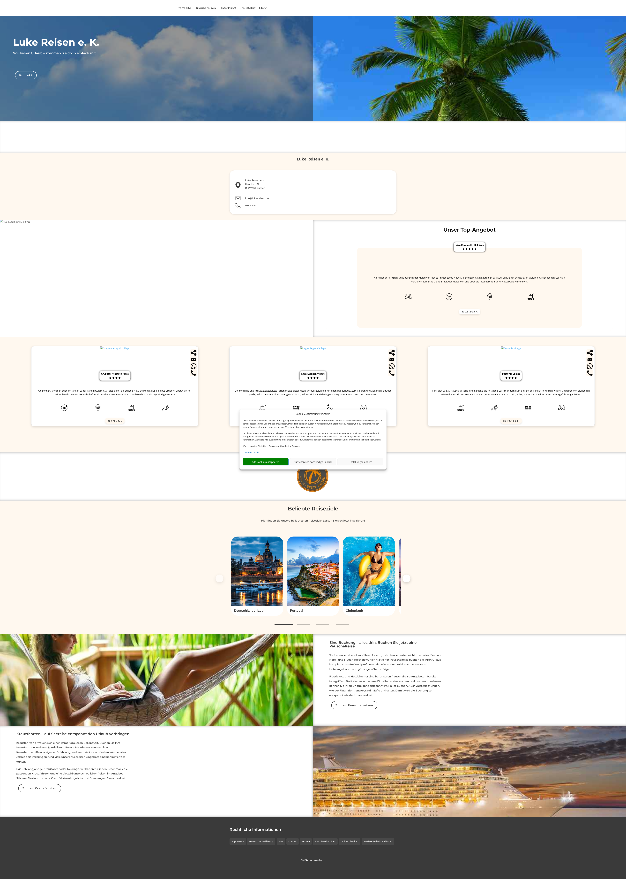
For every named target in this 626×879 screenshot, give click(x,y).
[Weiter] (406, 578)
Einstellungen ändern (360, 461)
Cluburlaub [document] (354, 610)
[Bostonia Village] (511, 348)
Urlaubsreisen (205, 8)
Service (306, 841)
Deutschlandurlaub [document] (248, 610)
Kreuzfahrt (247, 8)
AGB (281, 841)
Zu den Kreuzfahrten (39, 788)
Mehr (263, 8)
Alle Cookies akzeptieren (265, 461)
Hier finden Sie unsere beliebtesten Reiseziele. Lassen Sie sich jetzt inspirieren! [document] (313, 520)
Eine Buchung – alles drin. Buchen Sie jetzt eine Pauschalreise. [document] (373, 644)
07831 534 (250, 205)
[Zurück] (219, 578)
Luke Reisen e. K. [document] (56, 42)
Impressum (237, 841)
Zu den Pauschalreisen (354, 705)
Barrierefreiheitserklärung (378, 841)
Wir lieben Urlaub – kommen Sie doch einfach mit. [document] (55, 53)
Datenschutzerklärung (261, 841)
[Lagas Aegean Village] (313, 348)
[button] (257, 611)
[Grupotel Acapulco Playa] (114, 348)
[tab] (284, 624)
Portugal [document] (296, 610)
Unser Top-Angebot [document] (469, 230)
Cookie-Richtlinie (251, 452)
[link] (257, 576)
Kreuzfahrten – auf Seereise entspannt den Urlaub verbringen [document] (72, 734)
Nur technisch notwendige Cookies (313, 461)
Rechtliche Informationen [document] (255, 830)
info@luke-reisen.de (257, 198)
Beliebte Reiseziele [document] (313, 508)
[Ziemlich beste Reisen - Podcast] (313, 476)
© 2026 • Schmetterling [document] (311, 859)
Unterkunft (227, 8)
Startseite (184, 8)
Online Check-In (349, 841)
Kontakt (25, 75)
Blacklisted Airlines (325, 841)
